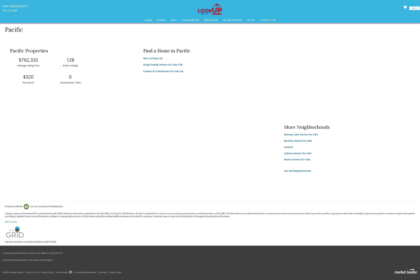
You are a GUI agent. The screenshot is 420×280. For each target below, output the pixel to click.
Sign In (415, 8)
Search (161, 20)
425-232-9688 (9, 10)
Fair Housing (62, 272)
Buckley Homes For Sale (298, 140)
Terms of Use (32, 272)
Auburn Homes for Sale (297, 153)
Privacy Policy (47, 272)
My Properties (232, 20)
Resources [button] (211, 20)
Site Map (103, 272)
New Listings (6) (152, 58)
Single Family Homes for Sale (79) (162, 64)
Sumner (288, 147)
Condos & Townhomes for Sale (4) (163, 71)
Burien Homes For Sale (297, 159)
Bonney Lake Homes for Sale (301, 134)
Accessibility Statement (85, 272)
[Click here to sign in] (405, 8)
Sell (174, 20)
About (251, 20)
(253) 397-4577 (56, 253)
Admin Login (115, 272)
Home (148, 20)
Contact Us (267, 20)
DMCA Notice (11, 221)
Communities (190, 20)
